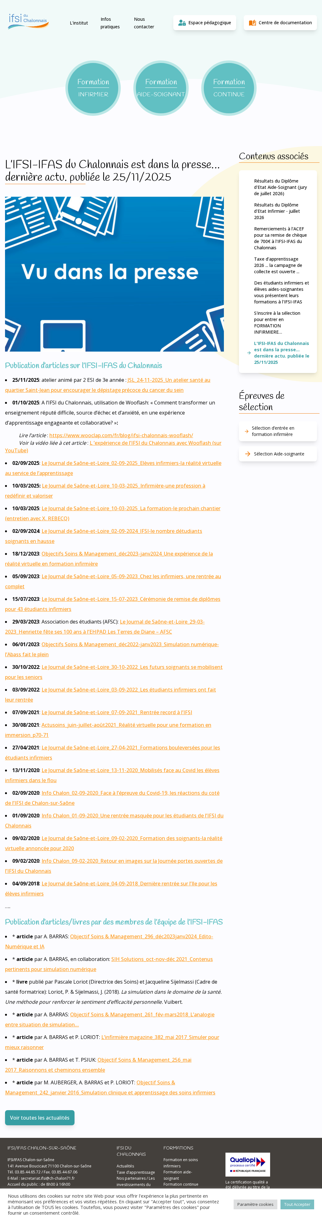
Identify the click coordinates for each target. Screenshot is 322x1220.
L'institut (79, 23)
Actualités (125, 1166)
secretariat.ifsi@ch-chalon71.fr (48, 1178)
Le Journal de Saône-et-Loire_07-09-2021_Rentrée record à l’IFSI (117, 712)
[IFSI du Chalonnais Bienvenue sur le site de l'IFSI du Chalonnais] (28, 22)
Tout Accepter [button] (297, 1204)
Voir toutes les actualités (39, 1117)
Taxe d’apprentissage (136, 1172)
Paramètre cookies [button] (255, 1204)
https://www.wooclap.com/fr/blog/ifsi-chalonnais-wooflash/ (121, 435)
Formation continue (181, 1184)
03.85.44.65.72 (28, 1172)
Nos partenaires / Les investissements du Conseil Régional (136, 1184)
